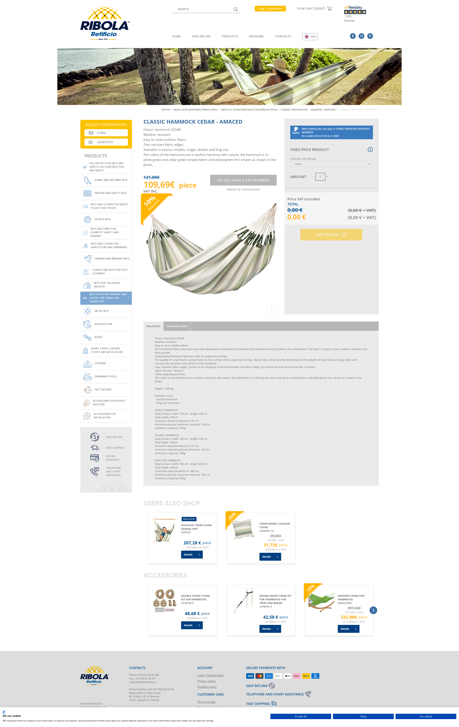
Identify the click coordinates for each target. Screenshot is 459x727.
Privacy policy (206, 681)
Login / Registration (210, 675)
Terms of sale (206, 702)
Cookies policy (207, 687)
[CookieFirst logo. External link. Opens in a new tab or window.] (4, 712)
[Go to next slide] (272, 309)
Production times (177, 326)
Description (153, 326)
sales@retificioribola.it (142, 682)
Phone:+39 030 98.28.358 (144, 675)
